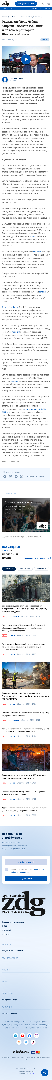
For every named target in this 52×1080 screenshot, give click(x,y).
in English (6, 934)
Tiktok (33, 1042)
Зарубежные (14, 616)
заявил (42, 291)
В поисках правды (9, 1013)
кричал (33, 236)
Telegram (15, 1035)
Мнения (6, 970)
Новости (6, 944)
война (9, 569)
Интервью (6, 999)
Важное (14, 17)
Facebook (29, 1035)
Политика (7, 1007)
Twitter (26, 1042)
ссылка (7, 515)
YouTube (22, 1035)
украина (25, 569)
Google (19, 1042)
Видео (5, 982)
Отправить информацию (13, 922)
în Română (6, 930)
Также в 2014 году (10, 307)
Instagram (36, 1035)
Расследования (10, 958)
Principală (5, 17)
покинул (16, 332)
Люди (15, 999)
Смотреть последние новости (36, 558)
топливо (42, 569)
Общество (7, 993)
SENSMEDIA (30, 1073)
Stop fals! (19, 950)
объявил (37, 251)
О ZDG (4, 926)
